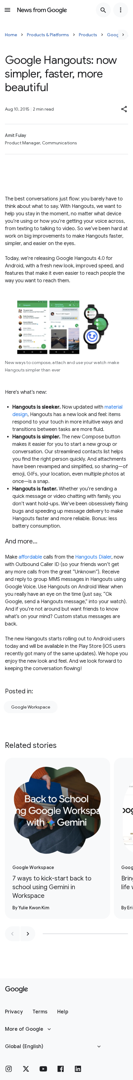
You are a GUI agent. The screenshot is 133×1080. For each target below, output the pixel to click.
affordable (30, 557)
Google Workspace (30, 707)
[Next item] (27, 933)
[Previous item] (12, 933)
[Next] (123, 35)
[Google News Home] (42, 9)
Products (88, 34)
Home (11, 34)
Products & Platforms (48, 34)
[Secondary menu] (120, 9)
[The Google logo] (16, 989)
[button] (124, 109)
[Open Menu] (7, 9)
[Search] (103, 9)
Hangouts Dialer (93, 557)
